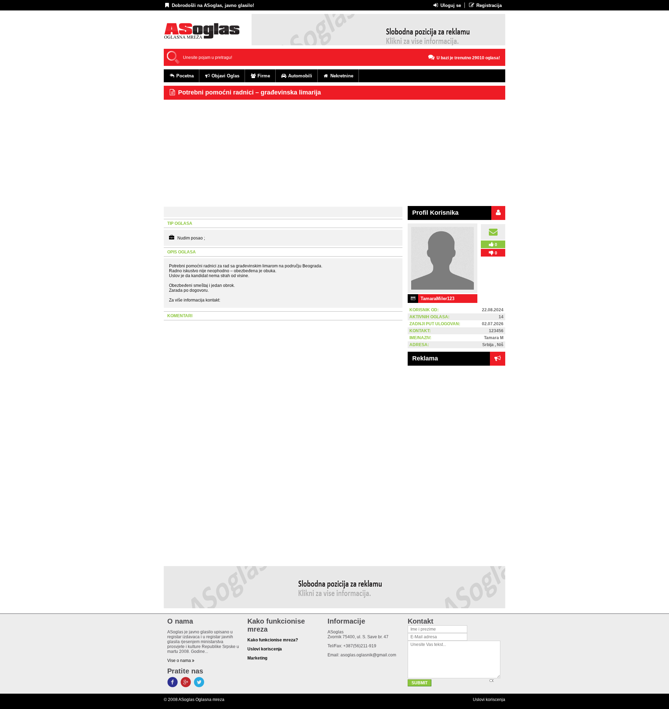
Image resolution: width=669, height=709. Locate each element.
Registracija (488, 5)
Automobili (299, 75)
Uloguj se (450, 5)
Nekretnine (341, 75)
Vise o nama (179, 660)
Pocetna (184, 75)
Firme (263, 75)
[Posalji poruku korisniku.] (493, 232)
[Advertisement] (334, 152)
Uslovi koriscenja (489, 699)
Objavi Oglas (224, 75)
